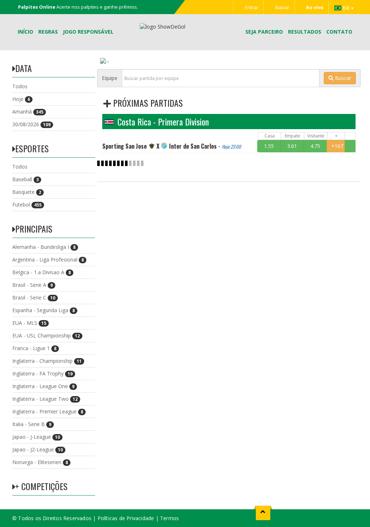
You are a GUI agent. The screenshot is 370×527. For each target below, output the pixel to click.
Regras (48, 31)
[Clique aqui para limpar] (350, 146)
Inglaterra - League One (43, 386)
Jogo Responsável (88, 31)
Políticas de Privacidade (126, 518)
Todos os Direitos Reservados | (57, 518)
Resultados (304, 31)
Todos (19, 86)
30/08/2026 (31, 124)
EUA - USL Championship (46, 335)
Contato (339, 31)
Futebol (27, 204)
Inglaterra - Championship (47, 360)
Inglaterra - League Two (45, 398)
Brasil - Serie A (32, 284)
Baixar (281, 7)
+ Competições (41, 486)
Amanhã (27, 111)
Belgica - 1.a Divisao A (41, 272)
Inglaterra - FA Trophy (42, 373)
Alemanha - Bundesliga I (44, 246)
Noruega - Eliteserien (40, 462)
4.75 (315, 146)
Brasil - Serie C (33, 297)
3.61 (292, 146)
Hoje (21, 98)
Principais (33, 228)
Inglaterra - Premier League (47, 411)
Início (25, 31)
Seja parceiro (264, 31)
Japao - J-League (36, 436)
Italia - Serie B (31, 424)
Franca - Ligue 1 (34, 348)
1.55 (269, 146)
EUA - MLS (29, 322)
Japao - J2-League (37, 449)
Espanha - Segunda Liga (43, 310)
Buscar (342, 78)
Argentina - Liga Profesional (48, 259)
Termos (169, 518)
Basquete (26, 191)
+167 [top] (337, 146)
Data (23, 68)
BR (347, 7)
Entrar (251, 7)
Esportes (32, 148)
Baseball (25, 179)
